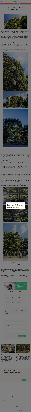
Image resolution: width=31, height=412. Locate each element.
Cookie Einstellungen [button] (9, 207)
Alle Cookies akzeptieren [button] (16, 207)
